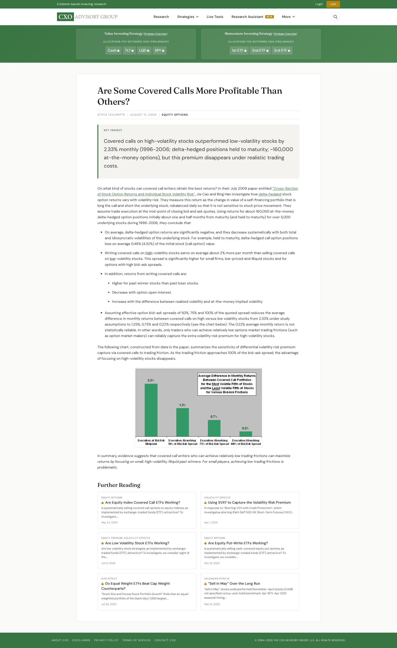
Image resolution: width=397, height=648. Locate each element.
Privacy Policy (106, 640)
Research (161, 16)
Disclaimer (81, 640)
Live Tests (215, 16)
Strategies (185, 16)
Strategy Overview (155, 33)
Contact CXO (165, 640)
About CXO (59, 640)
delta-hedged (270, 194)
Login (319, 4)
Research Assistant (252, 16)
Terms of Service (136, 640)
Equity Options (175, 115)
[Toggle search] (335, 16)
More (286, 16)
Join (333, 4)
